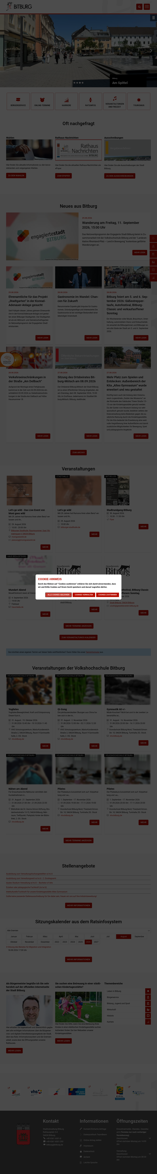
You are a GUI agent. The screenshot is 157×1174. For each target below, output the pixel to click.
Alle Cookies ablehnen (58, 595)
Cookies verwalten (84, 595)
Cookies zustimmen (107, 595)
